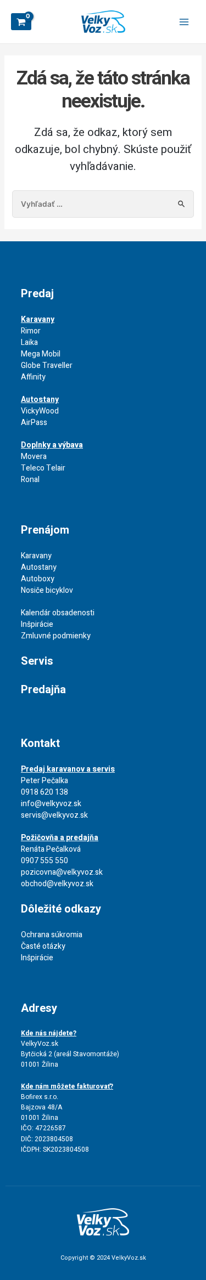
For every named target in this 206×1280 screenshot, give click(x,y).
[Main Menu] (184, 22)
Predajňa (43, 690)
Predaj (37, 294)
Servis (37, 661)
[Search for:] (103, 204)
